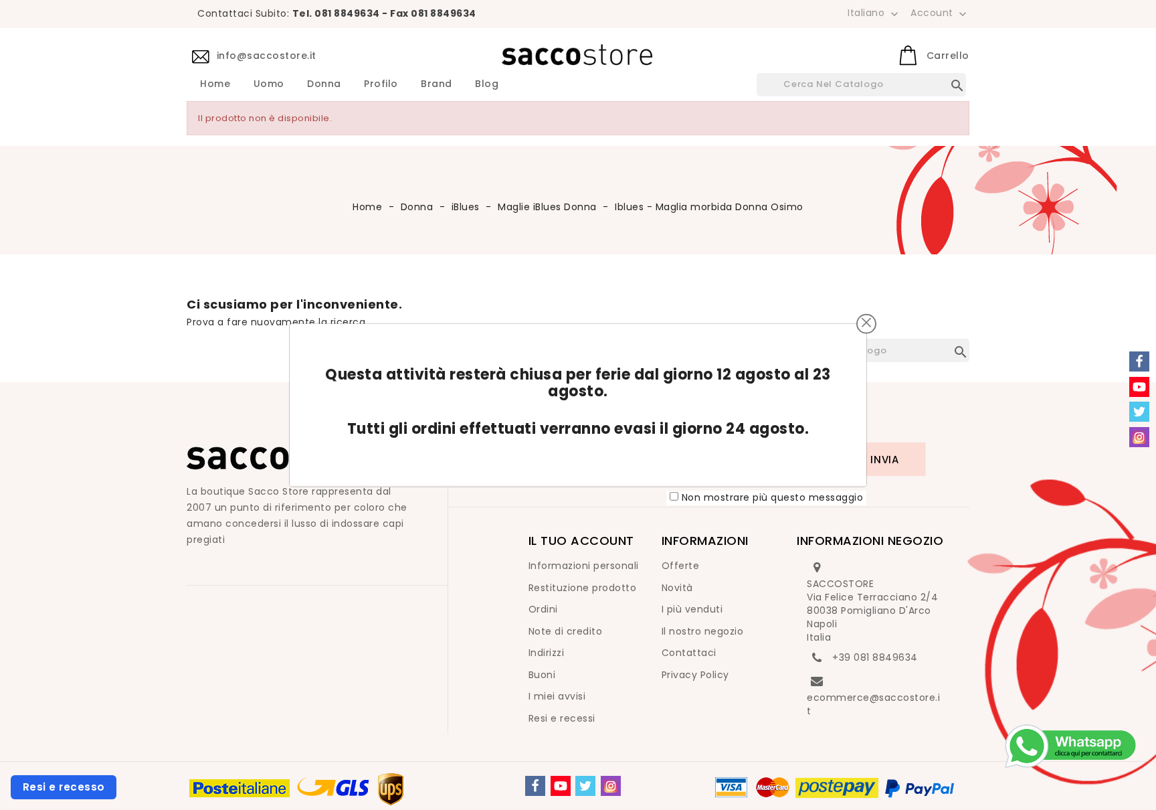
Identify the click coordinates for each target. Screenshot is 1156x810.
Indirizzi (546, 652)
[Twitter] (585, 786)
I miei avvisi (557, 696)
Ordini (543, 609)
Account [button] (939, 13)
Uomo (269, 84)
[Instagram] (611, 786)
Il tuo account (581, 540)
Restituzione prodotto (582, 587)
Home (215, 84)
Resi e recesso (64, 787)
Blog (486, 84)
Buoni (542, 674)
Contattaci (689, 652)
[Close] (866, 322)
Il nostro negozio (703, 631)
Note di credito (565, 631)
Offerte (681, 565)
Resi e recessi (561, 718)
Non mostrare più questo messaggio (773, 497)
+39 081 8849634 (875, 657)
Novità (677, 587)
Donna (324, 84)
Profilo (381, 84)
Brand (436, 84)
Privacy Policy (695, 674)
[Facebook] (535, 786)
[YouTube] (561, 786)
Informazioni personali (583, 565)
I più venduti (692, 609)
